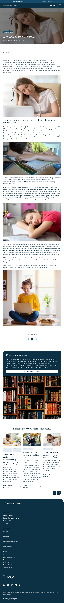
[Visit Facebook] (8, 585)
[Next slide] (59, 493)
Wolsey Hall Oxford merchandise (10, 541)
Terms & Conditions (7, 567)
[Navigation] (60, 5)
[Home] (10, 5)
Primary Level (8, 515)
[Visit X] (12, 585)
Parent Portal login (7, 546)
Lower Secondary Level (11, 518)
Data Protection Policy (8, 559)
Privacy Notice (6, 562)
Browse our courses (32, 372)
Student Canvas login (8, 544)
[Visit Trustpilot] (19, 585)
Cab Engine (13, 599)
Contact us (5, 531)
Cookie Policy (6, 554)
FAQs (4, 534)
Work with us (6, 539)
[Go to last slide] (54, 493)
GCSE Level (7, 521)
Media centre (6, 536)
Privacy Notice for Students (9, 564)
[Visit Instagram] (4, 585)
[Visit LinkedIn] (16, 585)
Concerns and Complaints (9, 557)
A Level (5, 523)
